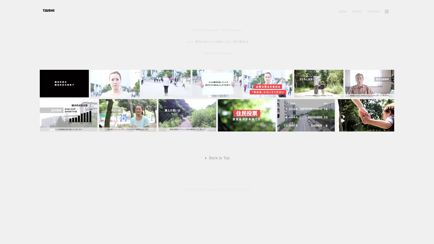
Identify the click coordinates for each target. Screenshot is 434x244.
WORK (343, 11)
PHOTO (357, 11)
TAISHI (49, 10)
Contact (373, 11)
